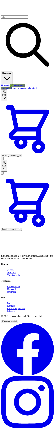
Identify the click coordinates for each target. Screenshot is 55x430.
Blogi (9, 303)
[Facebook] (27, 374)
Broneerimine (23, 88)
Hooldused (6, 73)
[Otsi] (2, 158)
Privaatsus (11, 311)
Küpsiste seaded (9, 321)
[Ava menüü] (2, 173)
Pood (14, 88)
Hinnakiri (5, 85)
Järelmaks (11, 292)
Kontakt (33, 88)
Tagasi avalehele (9, 246)
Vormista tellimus (15, 275)
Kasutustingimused (16, 308)
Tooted (10, 270)
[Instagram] (27, 427)
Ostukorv (11, 272)
